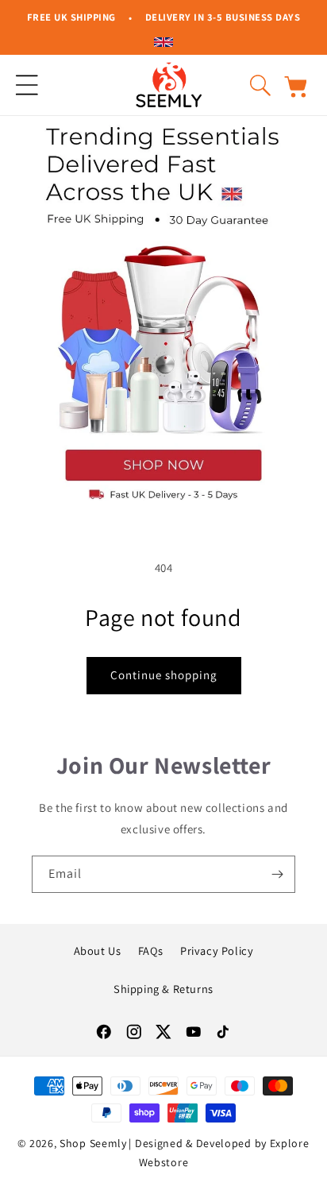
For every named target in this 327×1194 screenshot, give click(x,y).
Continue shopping (163, 674)
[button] (27, 85)
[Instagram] (134, 1032)
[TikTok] (223, 1032)
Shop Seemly (93, 1143)
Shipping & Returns (163, 988)
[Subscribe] (277, 874)
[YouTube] (193, 1032)
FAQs (151, 950)
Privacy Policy (216, 950)
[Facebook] (104, 1032)
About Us (97, 950)
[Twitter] (163, 1032)
